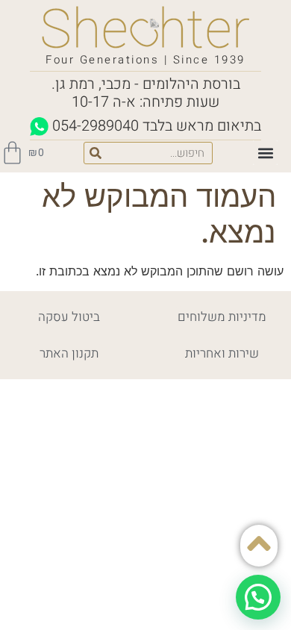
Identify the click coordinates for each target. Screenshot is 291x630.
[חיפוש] (95, 153)
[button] (265, 152)
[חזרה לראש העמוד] (259, 543)
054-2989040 (95, 126)
